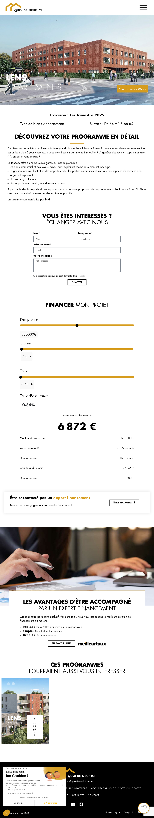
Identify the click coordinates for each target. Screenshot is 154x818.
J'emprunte (29, 319)
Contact (93, 795)
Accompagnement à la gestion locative (116, 788)
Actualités (78, 795)
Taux (24, 371)
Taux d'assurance (34, 396)
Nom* (36, 233)
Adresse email (42, 245)
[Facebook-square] (81, 804)
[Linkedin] (73, 804)
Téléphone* (85, 233)
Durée (26, 343)
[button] (8, 683)
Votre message (42, 256)
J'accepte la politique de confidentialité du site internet (61, 276)
